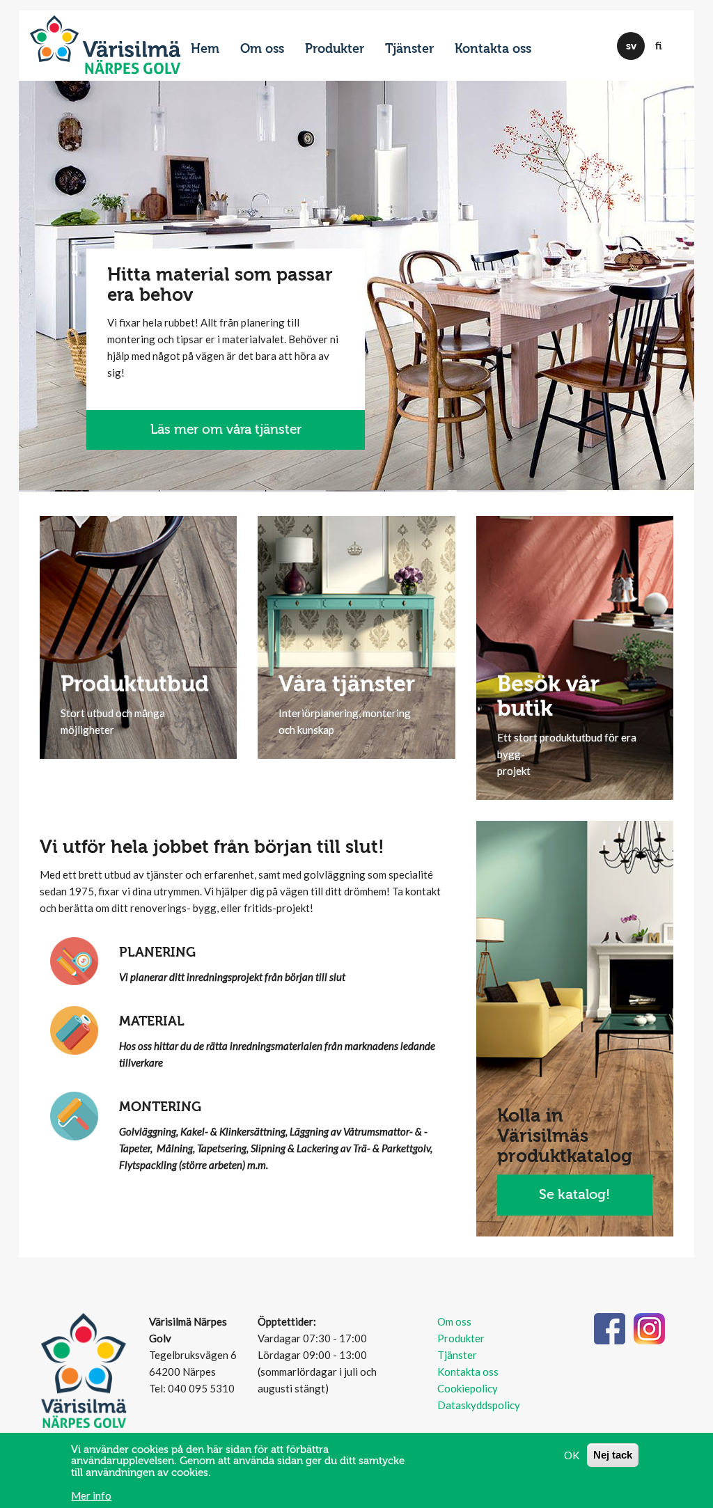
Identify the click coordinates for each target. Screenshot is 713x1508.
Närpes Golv (132, 68)
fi (658, 46)
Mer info (91, 1495)
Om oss (262, 49)
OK (571, 1455)
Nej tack (612, 1455)
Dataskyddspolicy (478, 1405)
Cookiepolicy (467, 1388)
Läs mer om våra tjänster (225, 429)
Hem (205, 49)
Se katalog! (574, 1194)
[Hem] (105, 39)
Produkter (334, 49)
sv (631, 46)
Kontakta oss (493, 49)
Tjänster (409, 49)
